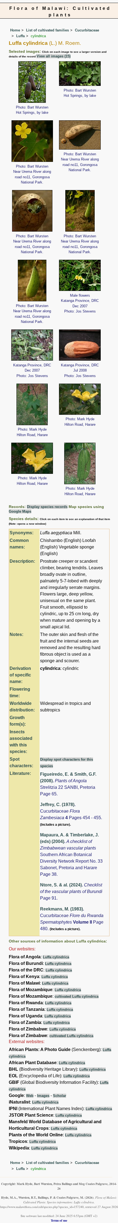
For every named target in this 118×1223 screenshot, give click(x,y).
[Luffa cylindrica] (32, 81)
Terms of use (59, 1220)
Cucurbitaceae (87, 30)
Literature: (20, 773)
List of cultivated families (47, 30)
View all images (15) (53, 56)
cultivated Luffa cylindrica (77, 996)
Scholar (59, 1096)
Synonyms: (21, 532)
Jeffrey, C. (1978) (57, 804)
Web (29, 1096)
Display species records (47, 507)
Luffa (20, 36)
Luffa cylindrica (56, 957)
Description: (22, 561)
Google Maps (20, 511)
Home (15, 30)
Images (43, 1096)
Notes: (16, 634)
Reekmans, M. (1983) (61, 909)
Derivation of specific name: (20, 675)
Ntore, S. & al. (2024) (61, 885)
